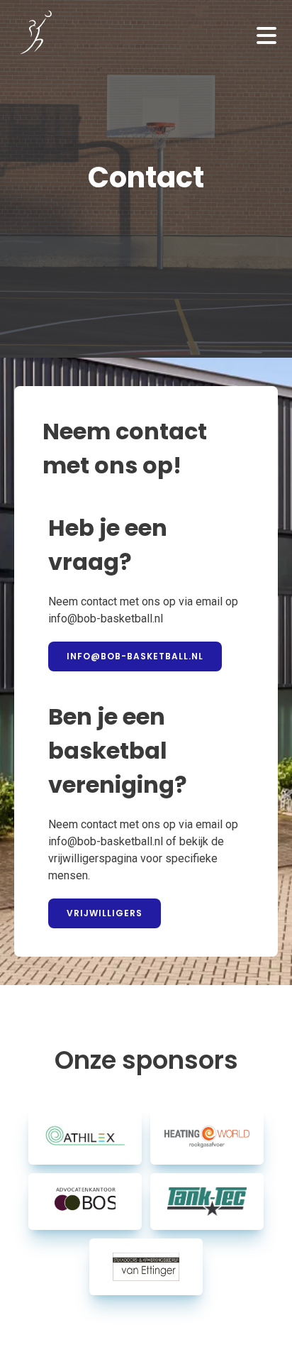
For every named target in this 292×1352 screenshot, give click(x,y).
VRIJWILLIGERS (104, 913)
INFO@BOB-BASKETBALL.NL (135, 656)
